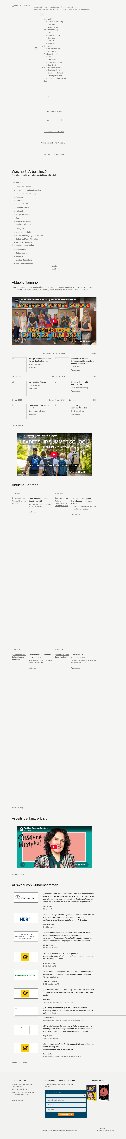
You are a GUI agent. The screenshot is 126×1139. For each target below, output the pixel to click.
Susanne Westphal (35, 364)
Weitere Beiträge (18, 808)
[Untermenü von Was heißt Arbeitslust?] (61, 68)
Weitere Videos (18, 874)
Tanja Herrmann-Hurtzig (79, 388)
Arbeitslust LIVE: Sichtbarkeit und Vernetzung (40, 656)
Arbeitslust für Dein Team (54, 132)
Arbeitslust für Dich (54, 112)
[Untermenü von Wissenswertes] (56, 30)
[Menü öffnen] (36, 48)
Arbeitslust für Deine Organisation (54, 143)
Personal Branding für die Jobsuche (79, 383)
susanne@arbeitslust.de (25, 1092)
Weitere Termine (17, 425)
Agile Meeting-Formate (37, 382)
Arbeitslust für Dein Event (54, 154)
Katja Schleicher (34, 385)
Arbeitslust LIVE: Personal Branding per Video (39, 500)
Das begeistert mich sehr (21, 224)
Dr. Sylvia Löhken (77, 411)
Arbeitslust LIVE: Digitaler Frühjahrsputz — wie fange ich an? (81, 501)
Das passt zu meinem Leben (23, 245)
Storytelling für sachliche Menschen (79, 406)
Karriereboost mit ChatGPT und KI (39, 406)
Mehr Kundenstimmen (20, 1062)
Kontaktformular (17, 1100)
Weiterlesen (33, 368)
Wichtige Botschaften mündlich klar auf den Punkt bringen (40, 360)
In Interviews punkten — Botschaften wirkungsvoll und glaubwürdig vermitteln (82, 361)
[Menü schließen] (42, 14)
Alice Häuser (75, 366)
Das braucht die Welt (20, 203)
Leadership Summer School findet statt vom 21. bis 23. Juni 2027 (67, 287)
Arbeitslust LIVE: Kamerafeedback (78, 656)
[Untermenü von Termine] (51, 46)
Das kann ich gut (18, 182)
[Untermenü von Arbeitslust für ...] (57, 54)
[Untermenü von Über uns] (51, 19)
